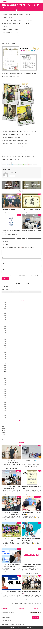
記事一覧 (12, 175)
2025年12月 (4, 317)
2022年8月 (4, 384)
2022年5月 (4, 389)
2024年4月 (4, 350)
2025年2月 (4, 336)
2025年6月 (4, 328)
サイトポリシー (18, 624)
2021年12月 (4, 397)
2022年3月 (4, 393)
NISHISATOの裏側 (5, 423)
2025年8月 (4, 324)
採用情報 (3, 434)
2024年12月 (4, 339)
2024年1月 (4, 356)
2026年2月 (4, 313)
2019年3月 (4, 412)
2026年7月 (4, 304)
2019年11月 (4, 408)
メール (3, 263)
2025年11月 (4, 319)
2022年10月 (4, 380)
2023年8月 (4, 363)
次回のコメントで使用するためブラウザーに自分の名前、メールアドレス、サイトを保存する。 (21, 275)
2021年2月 (4, 402)
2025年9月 (4, 323)
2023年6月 (4, 367)
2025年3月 (4, 334)
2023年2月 (4, 373)
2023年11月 (4, 360)
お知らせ (3, 426)
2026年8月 (4, 302)
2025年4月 (4, 332)
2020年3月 (4, 406)
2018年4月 (4, 413)
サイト (3, 269)
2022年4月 (4, 391)
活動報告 (31, 10)
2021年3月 (4, 400)
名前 (3, 257)
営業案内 (3, 432)
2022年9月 (4, 382)
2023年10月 (4, 362)
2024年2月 (4, 354)
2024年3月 (4, 352)
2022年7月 (4, 386)
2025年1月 (4, 337)
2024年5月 (4, 349)
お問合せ (23, 624)
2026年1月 (4, 315)
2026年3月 (4, 311)
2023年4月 (4, 369)
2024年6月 (4, 347)
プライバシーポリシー (12, 624)
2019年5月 (4, 410)
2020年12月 (4, 404)
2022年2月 (4, 395)
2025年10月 (4, 321)
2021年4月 (4, 399)
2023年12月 (4, 358)
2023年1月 (4, 374)
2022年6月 (4, 387)
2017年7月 (4, 417)
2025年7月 (4, 326)
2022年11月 (4, 378)
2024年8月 (4, 343)
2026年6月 (4, 306)
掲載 (2, 436)
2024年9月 (4, 341)
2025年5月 (4, 330)
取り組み (26, 10)
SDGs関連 (3, 424)
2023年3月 (4, 371)
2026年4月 (4, 310)
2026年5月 (4, 308)
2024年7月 (4, 345)
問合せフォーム (35, 617)
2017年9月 (4, 415)
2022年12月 (4, 376)
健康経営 (3, 428)
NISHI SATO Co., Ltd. (21, 627)
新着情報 (3, 624)
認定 (2, 439)
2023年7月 (4, 365)
